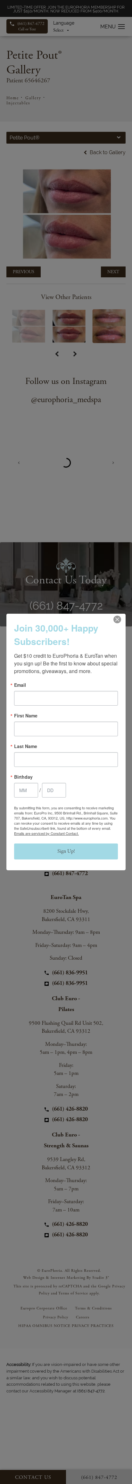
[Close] (117, 619)
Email (20, 685)
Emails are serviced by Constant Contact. (46, 833)
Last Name (25, 746)
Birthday (23, 777)
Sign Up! (66, 851)
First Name (25, 715)
